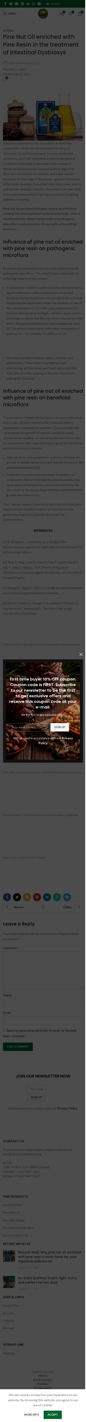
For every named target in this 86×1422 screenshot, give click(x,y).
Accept (53, 1414)
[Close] (81, 654)
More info (32, 1414)
